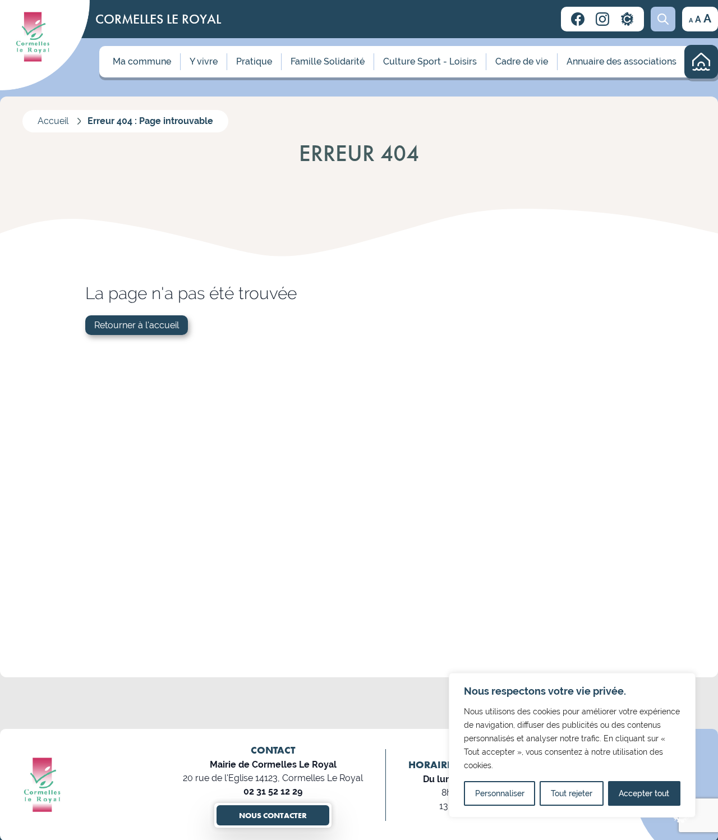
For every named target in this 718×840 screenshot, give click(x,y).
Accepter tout (644, 793)
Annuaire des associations (621, 61)
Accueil (53, 121)
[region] (572, 745)
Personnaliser (499, 793)
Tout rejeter (571, 793)
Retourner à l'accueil (136, 325)
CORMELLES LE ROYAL (158, 18)
